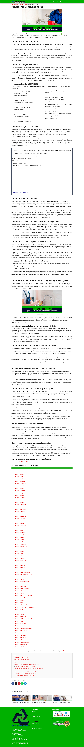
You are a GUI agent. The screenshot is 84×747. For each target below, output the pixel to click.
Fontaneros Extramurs (21, 630)
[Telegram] (25, 683)
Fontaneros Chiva (19, 530)
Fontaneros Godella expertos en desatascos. (25, 666)
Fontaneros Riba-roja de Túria (23, 588)
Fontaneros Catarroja (20, 525)
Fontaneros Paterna (20, 565)
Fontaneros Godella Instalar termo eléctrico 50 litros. (27, 664)
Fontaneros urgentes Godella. (22, 659)
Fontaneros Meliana (20, 551)
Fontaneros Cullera (20, 532)
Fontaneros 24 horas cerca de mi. (20, 192)
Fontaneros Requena (20, 586)
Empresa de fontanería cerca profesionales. (25, 675)
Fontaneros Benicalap (20, 647)
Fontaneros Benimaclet (21, 644)
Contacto (59, 1)
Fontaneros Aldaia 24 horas (18, 688)
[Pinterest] (19, 683)
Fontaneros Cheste (20, 528)
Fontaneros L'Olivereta (21, 637)
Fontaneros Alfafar (20, 490)
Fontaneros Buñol (19, 514)
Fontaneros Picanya (20, 567)
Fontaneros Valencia (20, 472)
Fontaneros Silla (19, 600)
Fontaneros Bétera (20, 511)
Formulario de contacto (36, 723)
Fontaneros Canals (20, 518)
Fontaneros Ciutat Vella (21, 626)
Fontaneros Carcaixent (21, 521)
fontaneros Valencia (55, 149)
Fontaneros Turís (19, 612)
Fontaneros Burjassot (20, 516)
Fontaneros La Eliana (20, 535)
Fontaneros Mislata (20, 553)
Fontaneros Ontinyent (20, 560)
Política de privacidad (36, 716)
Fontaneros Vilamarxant (21, 616)
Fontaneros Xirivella (20, 623)
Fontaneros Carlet (19, 523)
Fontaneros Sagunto (20, 593)
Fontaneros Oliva (19, 558)
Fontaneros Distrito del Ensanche (23, 628)
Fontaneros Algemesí (20, 493)
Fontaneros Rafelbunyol (21, 584)
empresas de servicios (37, 149)
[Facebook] (12, 683)
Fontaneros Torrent (20, 609)
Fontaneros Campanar (21, 633)
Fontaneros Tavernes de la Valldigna (24, 607)
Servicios (40, 1)
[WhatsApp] (22, 683)
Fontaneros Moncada (20, 556)
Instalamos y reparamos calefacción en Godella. (26, 671)
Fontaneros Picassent (20, 570)
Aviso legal (34, 711)
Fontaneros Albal (19, 476)
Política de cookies (35, 714)
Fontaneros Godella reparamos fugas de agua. (26, 673)
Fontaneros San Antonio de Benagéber (25, 595)
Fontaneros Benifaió (20, 509)
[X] (16, 683)
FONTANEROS (16, 468)
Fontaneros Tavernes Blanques (23, 605)
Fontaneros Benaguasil (21, 504)
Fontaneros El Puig (20, 579)
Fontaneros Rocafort (20, 591)
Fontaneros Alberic (20, 479)
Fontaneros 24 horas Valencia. (21, 461)
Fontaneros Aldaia (19, 488)
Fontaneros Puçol (19, 577)
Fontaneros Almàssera (21, 497)
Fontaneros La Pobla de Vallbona (23, 574)
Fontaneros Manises (20, 544)
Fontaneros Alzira (19, 502)
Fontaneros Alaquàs (20, 474)
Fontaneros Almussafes (21, 500)
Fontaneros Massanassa (21, 549)
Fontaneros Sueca (19, 602)
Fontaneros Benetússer (21, 507)
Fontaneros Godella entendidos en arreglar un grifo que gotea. (29, 668)
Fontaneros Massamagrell (21, 546)
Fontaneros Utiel (19, 614)
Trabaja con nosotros (68, 1)
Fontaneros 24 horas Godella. (21, 661)
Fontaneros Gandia (20, 537)
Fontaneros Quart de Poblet (22, 581)
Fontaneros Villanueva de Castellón (24, 619)
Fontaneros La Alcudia (20, 486)
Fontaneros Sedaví (20, 598)
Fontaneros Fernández (50, 1)
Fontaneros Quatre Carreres (22, 642)
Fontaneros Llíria (19, 542)
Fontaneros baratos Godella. (21, 662)
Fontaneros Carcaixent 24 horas (65, 688)
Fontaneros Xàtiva (20, 621)
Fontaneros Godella (20, 539)
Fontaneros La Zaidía (20, 635)
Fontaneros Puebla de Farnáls (22, 572)
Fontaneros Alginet (20, 495)
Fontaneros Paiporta (20, 563)
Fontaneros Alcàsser (20, 483)
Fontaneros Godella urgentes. (21, 657)
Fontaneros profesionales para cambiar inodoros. (26, 670)
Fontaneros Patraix (20, 640)
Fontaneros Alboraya (20, 481)
